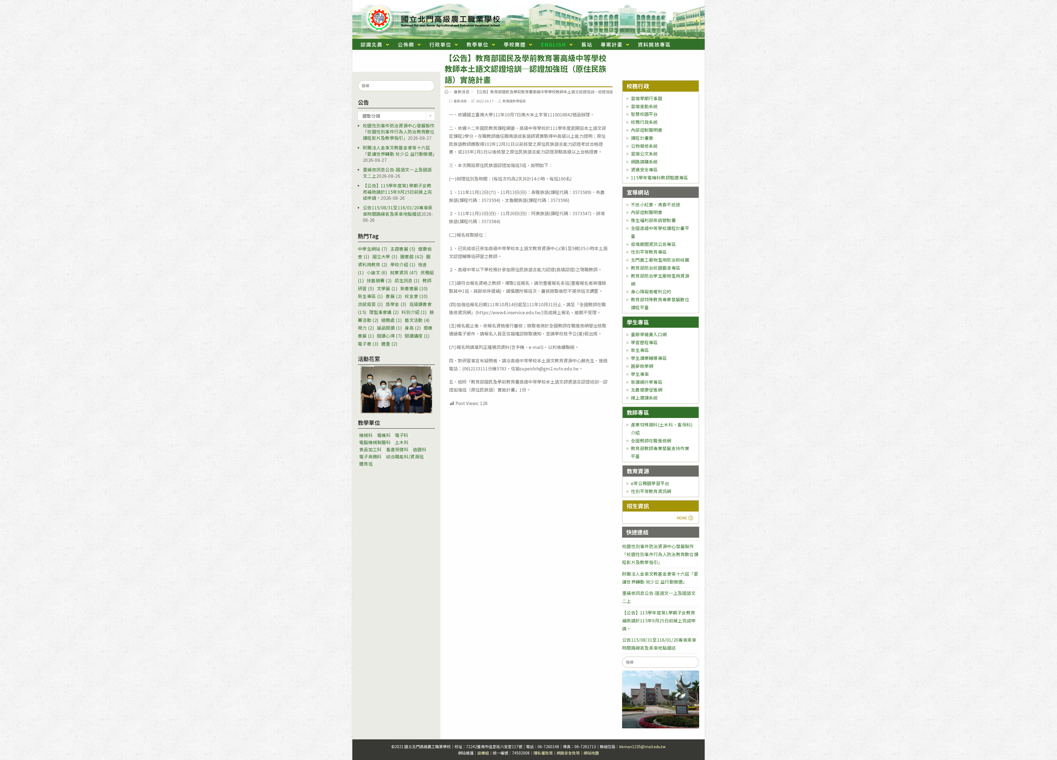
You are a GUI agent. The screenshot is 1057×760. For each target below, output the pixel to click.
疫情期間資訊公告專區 (653, 244)
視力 (366, 327)
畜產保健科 (397, 449)
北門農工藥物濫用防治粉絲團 (660, 259)
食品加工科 (370, 449)
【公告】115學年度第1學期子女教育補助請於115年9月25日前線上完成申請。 (397, 191)
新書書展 (414, 288)
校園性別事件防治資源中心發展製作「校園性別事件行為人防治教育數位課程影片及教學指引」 (399, 131)
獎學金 (396, 304)
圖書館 (411, 256)
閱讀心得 (389, 335)
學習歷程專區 (644, 342)
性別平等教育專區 (649, 251)
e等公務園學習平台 (650, 483)
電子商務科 (370, 456)
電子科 (401, 435)
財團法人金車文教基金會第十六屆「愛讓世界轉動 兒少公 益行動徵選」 (400, 150)
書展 (394, 296)
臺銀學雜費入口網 (649, 334)
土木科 (401, 442)
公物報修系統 (644, 146)
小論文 (377, 272)
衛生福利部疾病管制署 (653, 220)
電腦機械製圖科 (375, 442)
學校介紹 (402, 264)
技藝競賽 (379, 280)
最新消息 (460, 101)
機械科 (366, 435)
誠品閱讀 (389, 327)
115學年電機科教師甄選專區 (659, 177)
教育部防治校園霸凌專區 (655, 267)
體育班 (366, 463)
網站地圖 (591, 753)
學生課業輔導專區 (649, 358)
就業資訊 (404, 272)
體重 (389, 343)
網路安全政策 (568, 753)
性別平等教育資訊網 (651, 491)
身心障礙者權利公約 (651, 291)
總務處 (391, 320)
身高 (413, 327)
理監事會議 (384, 312)
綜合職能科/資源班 (405, 456)
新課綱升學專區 (646, 382)
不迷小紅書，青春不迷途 (655, 204)
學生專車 (640, 374)
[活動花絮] (396, 390)
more (642, 518)
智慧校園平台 (644, 114)
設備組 (483, 753)
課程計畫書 (642, 138)
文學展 (387, 288)
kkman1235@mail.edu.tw (642, 746)
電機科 (384, 435)
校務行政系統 (644, 122)
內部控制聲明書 (646, 130)
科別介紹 (414, 312)
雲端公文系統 (644, 153)
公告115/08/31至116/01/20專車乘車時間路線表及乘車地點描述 (397, 210)
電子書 (368, 343)
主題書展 (402, 248)
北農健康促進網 (646, 389)
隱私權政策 (543, 753)
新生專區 (370, 296)
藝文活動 (417, 320)
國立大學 (384, 256)
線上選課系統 (644, 397)
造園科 (419, 449)
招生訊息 (406, 280)
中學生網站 (373, 248)
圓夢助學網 (642, 366)
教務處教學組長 (514, 101)
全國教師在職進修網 (651, 440)
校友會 (416, 296)
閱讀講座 (417, 335)
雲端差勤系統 (644, 106)
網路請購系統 (644, 161)
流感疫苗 (370, 304)
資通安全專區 (644, 169)
